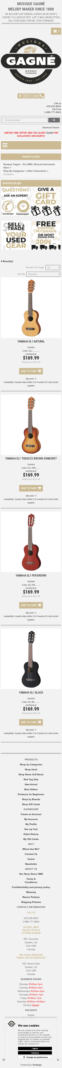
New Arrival (31, 784)
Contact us (8, 17)
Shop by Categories (31, 764)
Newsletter (52, 17)
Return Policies (31, 897)
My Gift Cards (31, 839)
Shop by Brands (31, 799)
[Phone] (42, 95)
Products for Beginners (31, 794)
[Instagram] (25, 95)
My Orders (26, 14)
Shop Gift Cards (31, 804)
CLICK (49, 133)
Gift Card (38, 17)
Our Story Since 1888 (31, 874)
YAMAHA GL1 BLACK (31, 692)
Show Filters (31, 156)
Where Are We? (31, 849)
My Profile (31, 824)
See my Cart (31, 829)
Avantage (37, 1065)
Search (54, 120)
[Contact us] (36, 95)
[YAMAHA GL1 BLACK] (31, 659)
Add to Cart (29, 371)
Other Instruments (36, 171)
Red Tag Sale (31, 779)
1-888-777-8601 (52, 112)
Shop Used (31, 769)
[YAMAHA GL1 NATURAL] (31, 307)
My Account (12, 14)
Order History (31, 834)
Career (31, 859)
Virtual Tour (34, 20)
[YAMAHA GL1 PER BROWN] (31, 542)
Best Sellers (31, 789)
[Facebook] (20, 95)
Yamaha (31, 347)
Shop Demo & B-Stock (31, 774)
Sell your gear (16, 20)
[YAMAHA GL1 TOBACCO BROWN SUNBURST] (31, 425)
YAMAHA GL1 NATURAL (31, 341)
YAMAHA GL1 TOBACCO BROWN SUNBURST (31, 458)
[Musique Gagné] (31, 61)
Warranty (31, 892)
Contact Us (31, 854)
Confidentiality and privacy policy (31, 887)
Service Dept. (24, 17)
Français (48, 20)
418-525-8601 (53, 106)
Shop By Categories (13, 171)
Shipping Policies (31, 902)
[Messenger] (31, 95)
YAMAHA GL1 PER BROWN (31, 575)
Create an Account (45, 14)
